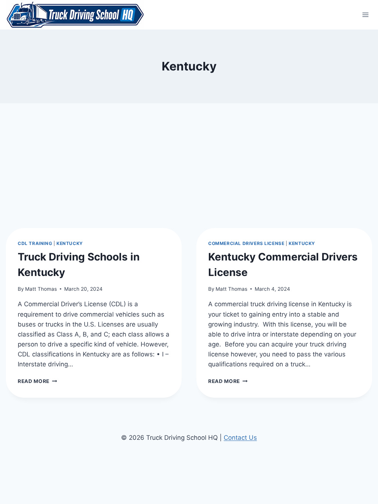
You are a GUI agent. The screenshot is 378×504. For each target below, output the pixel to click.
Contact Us (240, 437)
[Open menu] (365, 14)
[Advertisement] (189, 158)
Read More (37, 381)
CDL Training (35, 243)
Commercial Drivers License (246, 243)
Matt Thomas (41, 289)
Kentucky (69, 243)
